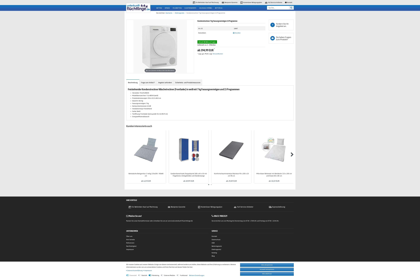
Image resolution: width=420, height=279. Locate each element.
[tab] (281, 25)
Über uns (129, 236)
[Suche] (291, 8)
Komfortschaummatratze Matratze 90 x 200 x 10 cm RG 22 (231, 175)
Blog (213, 256)
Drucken (237, 33)
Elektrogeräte (190, 8)
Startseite (168, 13)
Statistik (144, 275)
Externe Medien (169, 275)
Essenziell (133, 275)
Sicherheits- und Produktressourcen (187, 82)
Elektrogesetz (216, 249)
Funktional (183, 275)
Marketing (155, 275)
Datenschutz (216, 239)
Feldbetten (177, 8)
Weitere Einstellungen (196, 275)
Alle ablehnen (267, 274)
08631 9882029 (220, 216)
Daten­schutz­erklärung (135, 270)
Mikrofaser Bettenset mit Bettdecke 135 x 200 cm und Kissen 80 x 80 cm (274, 175)
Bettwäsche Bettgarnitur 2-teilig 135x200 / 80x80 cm (146, 175)
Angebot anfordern (165, 82)
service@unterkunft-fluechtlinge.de (180, 221)
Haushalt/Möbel (205, 8)
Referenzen (130, 243)
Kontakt (214, 236)
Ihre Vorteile (130, 239)
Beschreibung (133, 82)
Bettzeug (218, 8)
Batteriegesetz (217, 246)
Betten (159, 8)
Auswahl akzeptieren (267, 269)
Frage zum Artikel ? (148, 82)
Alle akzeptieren (267, 265)
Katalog (214, 253)
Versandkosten (217, 54)
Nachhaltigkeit (131, 246)
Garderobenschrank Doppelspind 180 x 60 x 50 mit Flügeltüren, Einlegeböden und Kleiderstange (189, 175)
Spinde (167, 8)
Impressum (130, 249)
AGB (213, 243)
